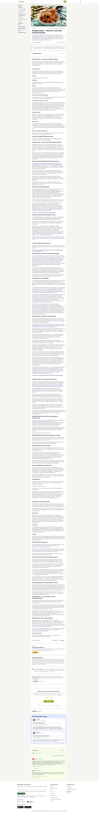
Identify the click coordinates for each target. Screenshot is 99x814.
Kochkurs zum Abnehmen (49, 212)
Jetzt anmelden (21, 793)
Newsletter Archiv (53, 788)
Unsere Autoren (53, 795)
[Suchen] (65, 2)
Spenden (35, 652)
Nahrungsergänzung (22, 19)
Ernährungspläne (22, 10)
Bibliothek (20, 5)
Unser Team (52, 793)
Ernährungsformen (22, 9)
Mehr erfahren (51, 671)
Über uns (52, 791)
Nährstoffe (21, 17)
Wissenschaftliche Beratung (55, 799)
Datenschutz (32, 796)
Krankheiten (20, 23)
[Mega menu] (80, 1)
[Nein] (40, 766)
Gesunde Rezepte (21, 26)
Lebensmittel (21, 12)
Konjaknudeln (59, 375)
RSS (51, 790)
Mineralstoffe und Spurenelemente (22, 15)
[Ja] (37, 766)
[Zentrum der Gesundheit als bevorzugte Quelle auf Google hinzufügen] (35, 681)
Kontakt (51, 801)
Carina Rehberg (38, 42)
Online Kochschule (22, 32)
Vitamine (20, 21)
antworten (34, 766)
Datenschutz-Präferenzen (72, 789)
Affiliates (52, 786)
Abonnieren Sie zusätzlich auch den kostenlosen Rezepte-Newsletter (32, 791)
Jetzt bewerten (49, 701)
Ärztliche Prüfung (53, 797)
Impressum (69, 786)
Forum (19, 30)
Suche (68, 793)
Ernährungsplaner (21, 28)
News (19, 24)
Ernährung (20, 7)
